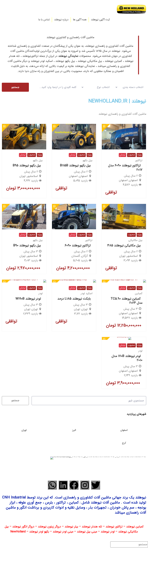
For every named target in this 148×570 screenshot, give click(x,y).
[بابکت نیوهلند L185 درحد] (74, 281)
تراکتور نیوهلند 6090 (78, 245)
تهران (24, 430)
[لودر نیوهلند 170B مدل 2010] (124, 338)
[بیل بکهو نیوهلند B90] (24, 216)
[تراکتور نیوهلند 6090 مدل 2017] (124, 136)
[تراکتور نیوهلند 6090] (74, 216)
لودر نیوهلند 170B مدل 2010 (127, 358)
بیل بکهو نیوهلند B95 (27, 165)
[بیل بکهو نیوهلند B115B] (74, 136)
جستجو (15, 87)
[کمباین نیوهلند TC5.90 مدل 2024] (124, 281)
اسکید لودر (86, 293)
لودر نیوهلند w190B (28, 298)
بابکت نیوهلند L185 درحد (74, 298)
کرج (124, 443)
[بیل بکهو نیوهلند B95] (24, 136)
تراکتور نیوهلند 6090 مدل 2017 (125, 167)
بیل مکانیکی (135, 240)
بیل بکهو (87, 160)
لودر (40, 293)
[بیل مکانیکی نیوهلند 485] (124, 216)
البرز (74, 430)
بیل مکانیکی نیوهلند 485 (124, 245)
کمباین (138, 293)
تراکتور (138, 160)
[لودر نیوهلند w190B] (24, 281)
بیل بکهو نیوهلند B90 (27, 245)
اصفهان (124, 430)
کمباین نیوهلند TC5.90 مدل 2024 (126, 300)
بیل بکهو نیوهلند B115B (75, 165)
